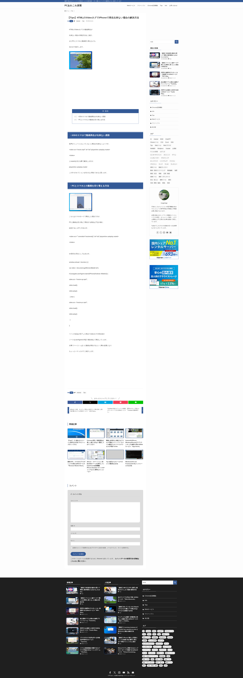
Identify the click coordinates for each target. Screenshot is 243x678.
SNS (172, 142)
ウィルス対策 (154, 151)
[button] (75, 402)
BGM (161, 139)
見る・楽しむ (154, 179)
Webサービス (156, 119)
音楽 (168, 183)
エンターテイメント (155, 154)
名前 (73, 526)
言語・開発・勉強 (155, 183)
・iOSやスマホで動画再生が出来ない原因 (91, 116)
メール (73, 533)
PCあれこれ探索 (73, 5)
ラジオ (166, 164)
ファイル (172, 161)
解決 (169, 179)
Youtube (168, 148)
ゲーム (174, 154)
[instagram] (164, 232)
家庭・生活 (153, 173)
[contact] (170, 232)
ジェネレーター (154, 158)
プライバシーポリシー (129, 675)
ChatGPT (168, 139)
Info (153, 111)
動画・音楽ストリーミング (157, 170)
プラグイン (153, 164)
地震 (176, 170)
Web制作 (152, 148)
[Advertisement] (105, 90)
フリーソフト (156, 123)
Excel (167, 142)
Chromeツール (154, 142)
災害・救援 (167, 173)
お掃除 (174, 148)
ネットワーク (154, 161)
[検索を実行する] (176, 42)
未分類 (154, 127)
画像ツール (153, 176)
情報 (160, 173)
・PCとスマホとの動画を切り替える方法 (91, 119)
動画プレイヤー (163, 167)
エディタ (162, 151)
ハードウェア (163, 161)
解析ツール (163, 179)
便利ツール (153, 167)
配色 (164, 183)
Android (78, 21)
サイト (73, 540)
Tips (71, 21)
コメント (74, 500)
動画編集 (169, 170)
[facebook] (157, 232)
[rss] (128, 672)
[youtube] (167, 232)
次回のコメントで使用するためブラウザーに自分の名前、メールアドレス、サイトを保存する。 (101, 548)
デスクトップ (165, 158)
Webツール (158, 145)
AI (151, 139)
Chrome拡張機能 (157, 107)
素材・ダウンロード (164, 176)
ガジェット (167, 154)
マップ (161, 164)
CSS (162, 142)
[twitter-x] (161, 232)
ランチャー (174, 164)
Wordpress (160, 148)
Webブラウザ (167, 145)
